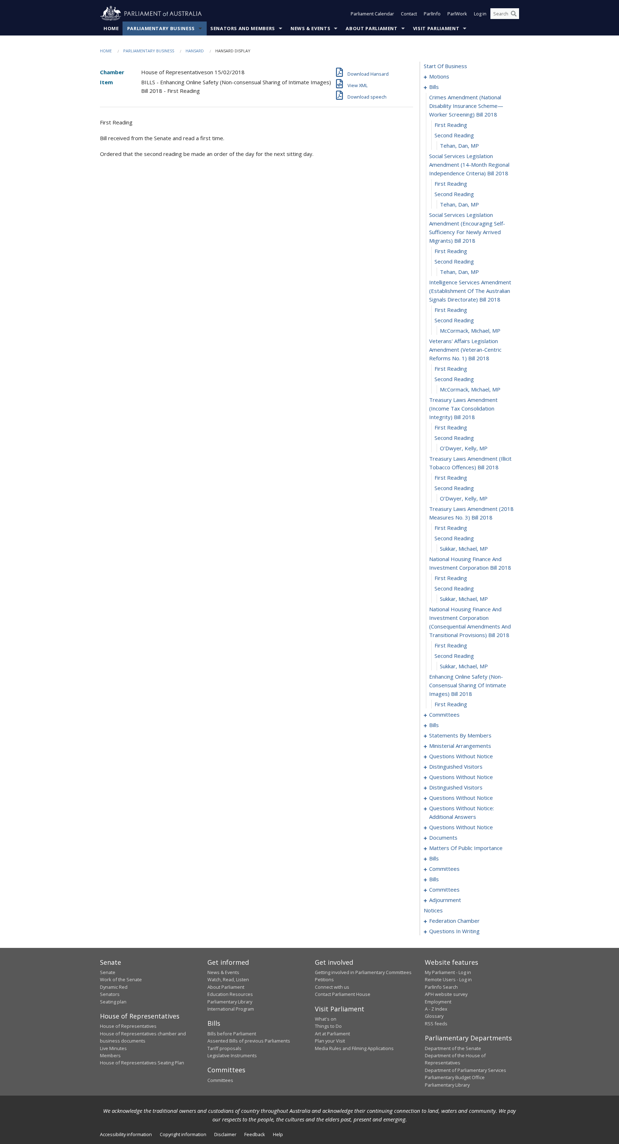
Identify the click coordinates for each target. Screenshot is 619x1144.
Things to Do (328, 1026)
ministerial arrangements (460, 745)
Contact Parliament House (342, 994)
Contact (409, 13)
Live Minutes (113, 1048)
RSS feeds (436, 1023)
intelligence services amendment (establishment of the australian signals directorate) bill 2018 (470, 291)
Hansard (195, 50)
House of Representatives (128, 1026)
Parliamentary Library (229, 1001)
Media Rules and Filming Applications (354, 1048)
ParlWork (457, 13)
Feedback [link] (254, 1134)
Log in (480, 13)
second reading (454, 135)
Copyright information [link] (183, 1134)
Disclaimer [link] (225, 1134)
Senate (107, 972)
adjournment (445, 899)
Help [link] (278, 1134)
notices (433, 910)
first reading (451, 124)
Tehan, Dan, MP (459, 145)
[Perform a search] (513, 13)
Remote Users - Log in (448, 979)
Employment (438, 1001)
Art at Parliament (332, 1033)
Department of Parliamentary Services (465, 1070)
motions (439, 76)
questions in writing (454, 931)
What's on (325, 1019)
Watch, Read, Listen (228, 979)
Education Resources (230, 994)
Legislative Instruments (232, 1055)
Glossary (434, 1016)
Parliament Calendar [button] (372, 13)
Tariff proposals (224, 1048)
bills (434, 86)
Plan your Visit (330, 1041)
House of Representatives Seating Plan (142, 1062)
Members (110, 1055)
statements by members (460, 735)
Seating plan (113, 1001)
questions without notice (461, 756)
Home (111, 28)
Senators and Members (242, 28)
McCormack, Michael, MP (470, 330)
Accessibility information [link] (126, 1134)
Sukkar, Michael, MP (464, 548)
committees (444, 714)
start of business (445, 66)
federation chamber (454, 920)
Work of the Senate (121, 979)
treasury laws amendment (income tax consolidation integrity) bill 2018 (463, 408)
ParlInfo (432, 13)
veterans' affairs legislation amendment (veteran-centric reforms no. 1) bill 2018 (465, 349)
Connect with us (332, 987)
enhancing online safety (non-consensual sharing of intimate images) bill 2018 (467, 685)
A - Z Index (436, 1009)
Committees (220, 1080)
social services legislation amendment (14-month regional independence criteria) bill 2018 (469, 164)
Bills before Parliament (231, 1033)
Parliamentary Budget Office (455, 1077)
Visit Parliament (436, 28)
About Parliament (371, 28)
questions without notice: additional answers (461, 812)
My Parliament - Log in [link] (448, 972)
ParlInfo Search (441, 987)
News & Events (310, 28)
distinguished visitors (456, 766)
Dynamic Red (114, 987)
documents (443, 837)
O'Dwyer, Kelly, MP (464, 448)
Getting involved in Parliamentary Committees (363, 972)
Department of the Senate (453, 1048)
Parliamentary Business (161, 28)
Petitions (324, 979)
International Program (230, 1009)
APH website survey (446, 994)
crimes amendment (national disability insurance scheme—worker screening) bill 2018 (466, 106)
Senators (110, 994)
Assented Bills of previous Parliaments (248, 1041)
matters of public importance (466, 847)
